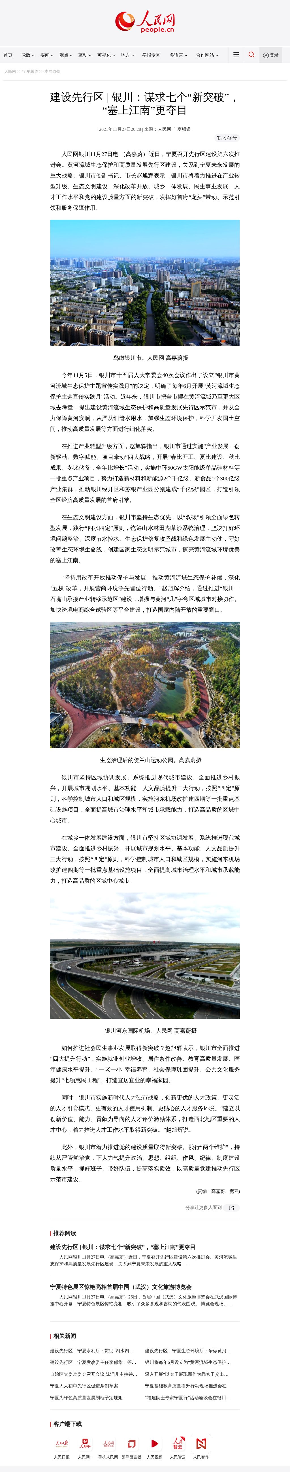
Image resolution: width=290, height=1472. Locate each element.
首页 (7, 55)
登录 (274, 55)
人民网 (10, 71)
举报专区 (151, 55)
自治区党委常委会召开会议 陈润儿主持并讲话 (96, 1374)
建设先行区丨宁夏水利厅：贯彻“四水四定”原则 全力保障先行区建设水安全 (125, 1350)
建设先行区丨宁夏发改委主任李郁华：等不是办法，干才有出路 (113, 1362)
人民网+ (85, 1457)
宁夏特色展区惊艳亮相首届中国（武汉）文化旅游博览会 (121, 1287)
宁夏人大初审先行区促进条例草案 (84, 1385)
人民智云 (178, 1457)
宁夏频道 (30, 71)
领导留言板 (131, 1457)
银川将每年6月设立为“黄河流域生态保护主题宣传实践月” (202, 1362)
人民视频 (155, 1457)
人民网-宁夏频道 (174, 129)
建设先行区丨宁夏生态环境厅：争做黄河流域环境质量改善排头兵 (210, 1350)
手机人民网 (108, 1457)
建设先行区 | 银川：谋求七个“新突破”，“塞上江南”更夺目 (123, 1247)
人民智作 (201, 1457)
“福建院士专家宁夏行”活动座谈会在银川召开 (190, 1397)
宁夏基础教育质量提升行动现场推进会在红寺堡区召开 (199, 1385)
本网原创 (52, 71)
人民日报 (62, 1457)
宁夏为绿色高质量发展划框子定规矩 (86, 1397)
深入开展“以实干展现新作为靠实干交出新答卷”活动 (197, 1374)
